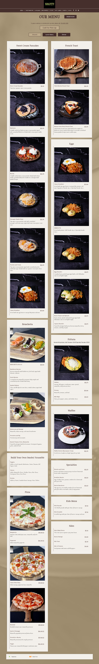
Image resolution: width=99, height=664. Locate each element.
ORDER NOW (70, 17)
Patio (69, 10)
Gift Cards (58, 10)
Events (65, 10)
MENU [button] (21, 10)
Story (51, 10)
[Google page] (78, 10)
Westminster (29, 10)
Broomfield (45, 10)
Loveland (37, 10)
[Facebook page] (73, 10)
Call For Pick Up (49, 28)
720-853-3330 (64, 23)
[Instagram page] (76, 10)
